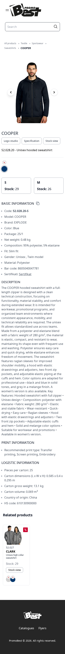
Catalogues (26, 628)
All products (10, 43)
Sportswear (37, 43)
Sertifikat (25, 274)
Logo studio (11, 141)
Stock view (52, 141)
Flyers (42, 628)
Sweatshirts (10, 48)
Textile (24, 43)
